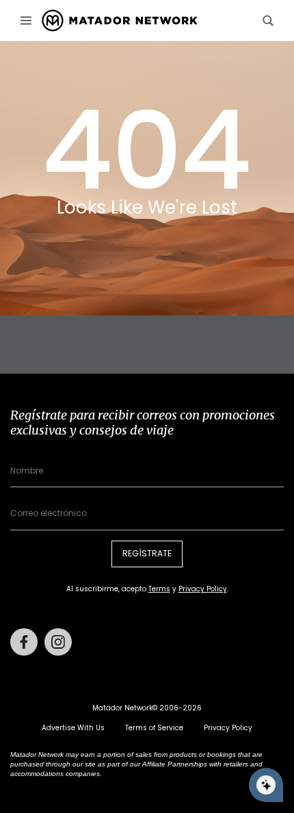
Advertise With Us (73, 728)
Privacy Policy (202, 589)
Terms (159, 589)
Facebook (24, 642)
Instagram (58, 642)
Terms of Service (154, 728)
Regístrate (147, 553)
